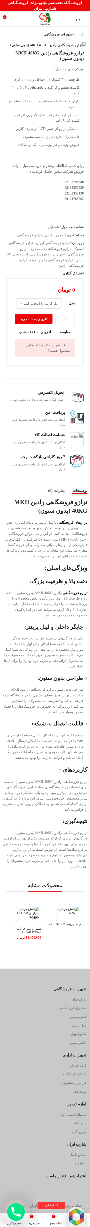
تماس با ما (78, 1155)
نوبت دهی (79, 1091)
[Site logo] (44, 18)
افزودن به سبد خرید (33, 319)
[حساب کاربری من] (16, 19)
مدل (72, 303)
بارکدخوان (79, 999)
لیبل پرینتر (79, 1025)
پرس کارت (78, 1132)
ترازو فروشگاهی (29, 235)
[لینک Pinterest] (45, 273)
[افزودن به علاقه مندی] (53, 917)
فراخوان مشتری (74, 1083)
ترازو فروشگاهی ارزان (53, 243)
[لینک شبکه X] (51, 273)
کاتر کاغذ (79, 1123)
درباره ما (80, 1163)
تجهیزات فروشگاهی (58, 34)
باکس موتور (77, 1042)
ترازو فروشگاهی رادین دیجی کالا (31, 254)
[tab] (80, 490)
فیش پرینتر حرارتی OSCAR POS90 (28, 930)
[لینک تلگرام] (34, 273)
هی (72, 522)
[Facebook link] (57, 273)
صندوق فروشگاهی (72, 1008)
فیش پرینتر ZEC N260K (65, 924)
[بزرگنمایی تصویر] (77, 39)
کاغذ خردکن (77, 1065)
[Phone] (16, 1212)
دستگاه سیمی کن (73, 1114)
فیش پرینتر (78, 1017)
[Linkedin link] (40, 273)
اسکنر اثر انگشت (73, 1074)
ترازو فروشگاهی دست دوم (50, 249)
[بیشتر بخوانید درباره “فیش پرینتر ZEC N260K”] (53, 908)
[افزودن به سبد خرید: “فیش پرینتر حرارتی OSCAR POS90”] (13, 908)
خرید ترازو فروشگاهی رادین (60, 260)
